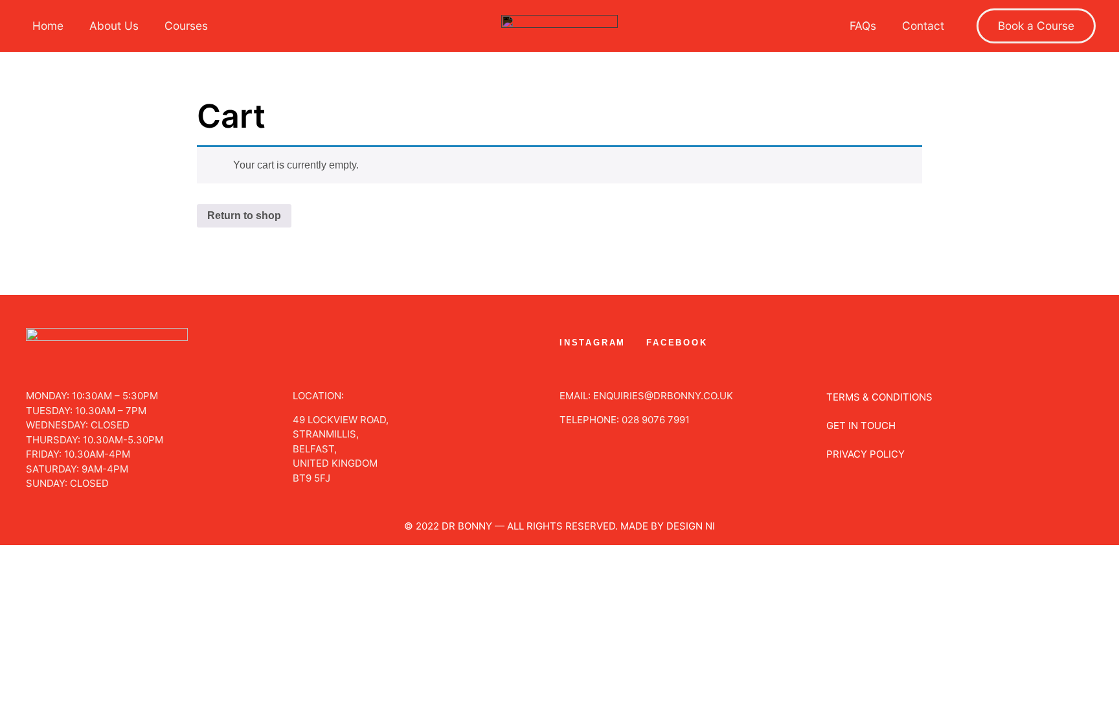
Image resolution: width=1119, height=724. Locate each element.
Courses (186, 25)
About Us (114, 25)
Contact (923, 25)
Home (47, 25)
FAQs (863, 25)
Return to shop (244, 215)
